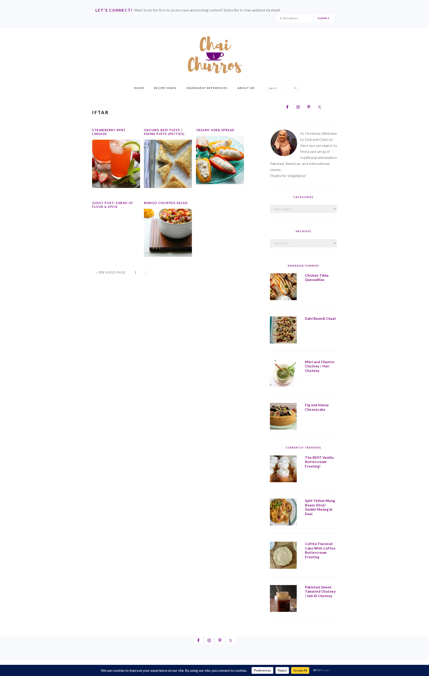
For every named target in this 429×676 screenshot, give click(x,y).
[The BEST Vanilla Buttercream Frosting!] (283, 469)
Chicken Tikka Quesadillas (317, 277)
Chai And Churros (214, 55)
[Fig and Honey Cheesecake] (283, 417)
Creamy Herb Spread (215, 130)
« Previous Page (111, 272)
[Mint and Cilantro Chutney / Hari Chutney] (283, 374)
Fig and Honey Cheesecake (317, 407)
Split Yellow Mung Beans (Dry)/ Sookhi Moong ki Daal (320, 507)
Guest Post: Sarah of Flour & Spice (112, 204)
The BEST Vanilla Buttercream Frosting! (319, 461)
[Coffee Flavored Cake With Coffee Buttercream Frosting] (283, 556)
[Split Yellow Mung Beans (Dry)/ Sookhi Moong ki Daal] (283, 513)
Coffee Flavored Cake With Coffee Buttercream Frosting (320, 550)
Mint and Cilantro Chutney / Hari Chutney (319, 366)
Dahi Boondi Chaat (320, 318)
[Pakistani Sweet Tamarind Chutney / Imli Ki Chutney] (283, 599)
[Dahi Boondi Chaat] (283, 330)
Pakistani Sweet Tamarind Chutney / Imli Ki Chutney (320, 591)
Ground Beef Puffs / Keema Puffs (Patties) (164, 132)
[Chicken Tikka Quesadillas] (283, 287)
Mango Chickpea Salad (166, 203)
